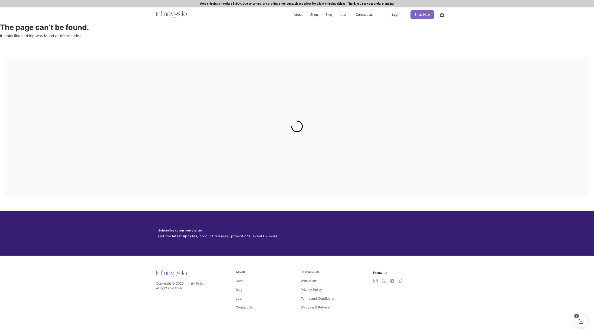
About (298, 14)
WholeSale (309, 281)
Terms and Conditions (317, 298)
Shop (314, 14)
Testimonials (310, 272)
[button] (581, 321)
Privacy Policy (311, 290)
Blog (329, 14)
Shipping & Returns (315, 307)
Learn (344, 14)
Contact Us (364, 14)
